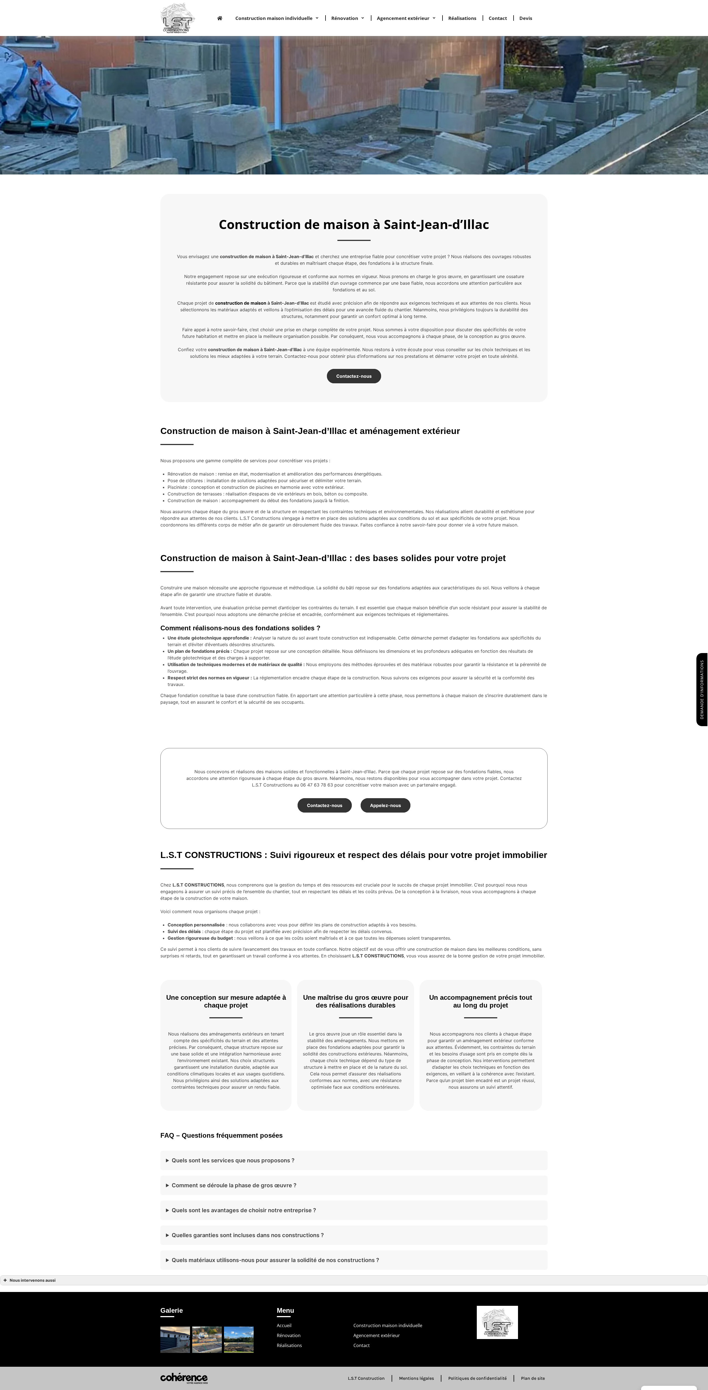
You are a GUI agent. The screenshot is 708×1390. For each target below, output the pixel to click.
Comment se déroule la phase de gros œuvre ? (234, 1185)
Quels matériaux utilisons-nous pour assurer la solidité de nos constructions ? (275, 1260)
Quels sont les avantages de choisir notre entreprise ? (244, 1210)
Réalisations (462, 18)
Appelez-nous (385, 805)
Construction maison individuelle (274, 18)
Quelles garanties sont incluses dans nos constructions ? (248, 1235)
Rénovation (344, 18)
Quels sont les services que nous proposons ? (233, 1160)
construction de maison (240, 303)
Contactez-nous (354, 376)
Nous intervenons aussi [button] (33, 1280)
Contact (498, 18)
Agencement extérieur (403, 18)
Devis (525, 18)
